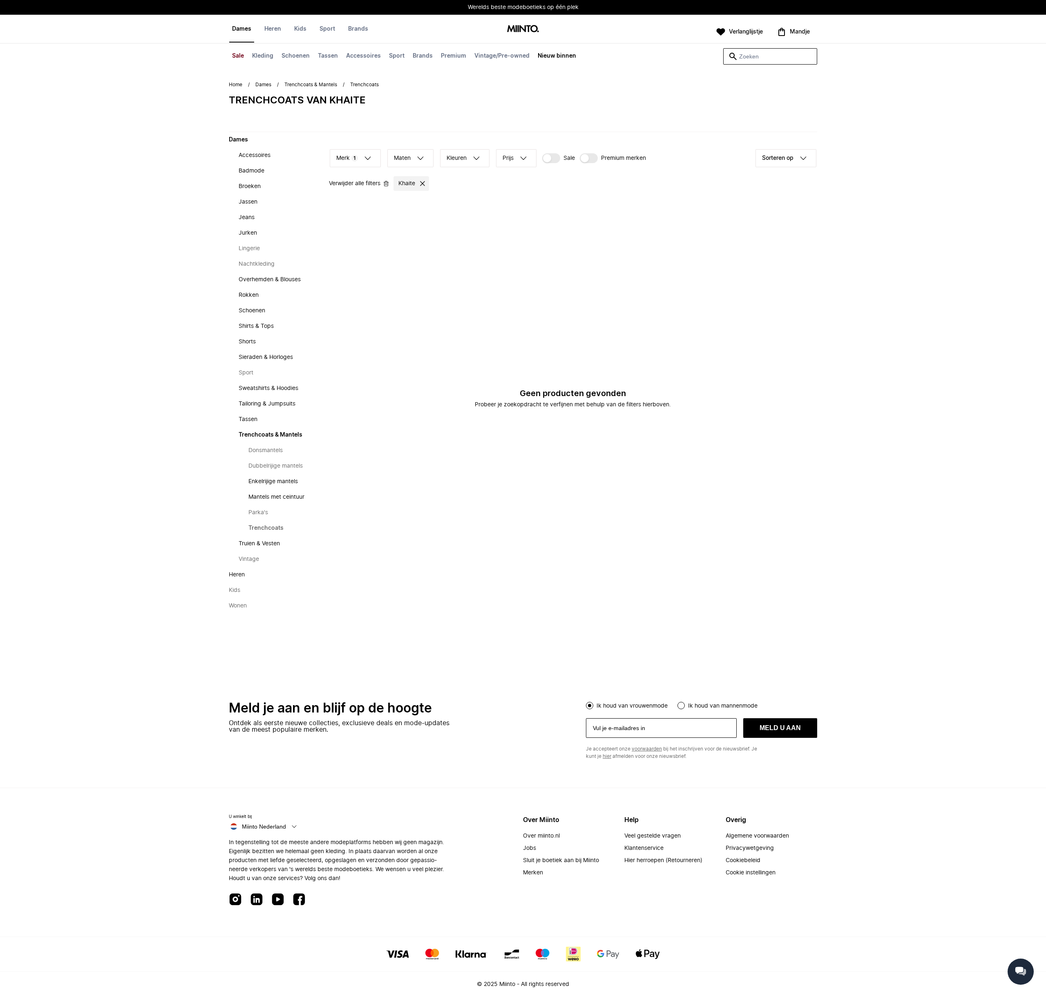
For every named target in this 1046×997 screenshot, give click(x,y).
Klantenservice (644, 848)
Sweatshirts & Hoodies (268, 388)
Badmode (251, 171)
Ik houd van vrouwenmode (632, 706)
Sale (238, 56)
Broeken (250, 186)
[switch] (558, 158)
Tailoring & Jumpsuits (267, 404)
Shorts (247, 342)
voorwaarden (647, 748)
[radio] (589, 705)
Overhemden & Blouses (270, 279)
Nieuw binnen (557, 56)
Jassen (248, 202)
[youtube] (277, 900)
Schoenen (296, 56)
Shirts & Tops (256, 326)
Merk (346, 158)
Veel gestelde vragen (652, 836)
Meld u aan (780, 727)
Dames (241, 29)
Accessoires (363, 56)
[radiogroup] (701, 704)
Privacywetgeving (750, 848)
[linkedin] (256, 900)
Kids (300, 29)
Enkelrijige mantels (273, 481)
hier (607, 756)
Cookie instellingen (751, 873)
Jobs (529, 848)
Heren (272, 29)
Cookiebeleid (743, 860)
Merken (533, 873)
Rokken (249, 295)
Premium (453, 56)
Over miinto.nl (541, 836)
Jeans (247, 217)
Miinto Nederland (264, 826)
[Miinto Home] (523, 29)
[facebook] (299, 900)
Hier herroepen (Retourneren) (663, 860)
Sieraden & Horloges (266, 357)
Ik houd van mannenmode (723, 706)
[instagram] (235, 900)
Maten (402, 158)
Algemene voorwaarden (757, 836)
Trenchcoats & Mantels (310, 84)
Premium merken (623, 158)
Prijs (508, 158)
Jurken (248, 233)
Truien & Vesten (259, 544)
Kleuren (457, 158)
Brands (423, 56)
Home (235, 84)
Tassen (328, 56)
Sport (397, 56)
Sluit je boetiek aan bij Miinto (561, 860)
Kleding (262, 56)
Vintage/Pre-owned (502, 56)
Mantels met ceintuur (276, 497)
